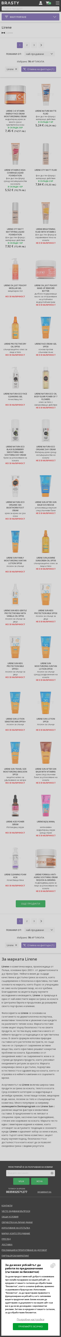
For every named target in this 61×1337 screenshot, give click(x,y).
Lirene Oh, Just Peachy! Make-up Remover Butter (45, 288)
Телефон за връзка (16, 1191)
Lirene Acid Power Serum (15, 823)
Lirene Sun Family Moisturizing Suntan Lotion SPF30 (15, 560)
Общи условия (10, 1216)
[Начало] (3, 33)
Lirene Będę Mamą (46, 821)
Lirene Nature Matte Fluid (45, 112)
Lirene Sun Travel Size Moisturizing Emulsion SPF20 (15, 772)
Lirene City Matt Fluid (46, 170)
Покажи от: (14, 53)
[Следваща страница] (41, 45)
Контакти (7, 1205)
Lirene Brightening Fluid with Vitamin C (45, 230)
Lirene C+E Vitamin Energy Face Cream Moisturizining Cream (15, 114)
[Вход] (40, 3)
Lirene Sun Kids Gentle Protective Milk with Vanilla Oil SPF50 (15, 613)
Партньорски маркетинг (15, 1255)
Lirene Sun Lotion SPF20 (46, 720)
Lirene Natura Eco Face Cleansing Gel (15, 395)
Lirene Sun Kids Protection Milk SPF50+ (15, 666)
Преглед (6, 1238)
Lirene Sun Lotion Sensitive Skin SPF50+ (15, 720)
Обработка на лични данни (17, 1222)
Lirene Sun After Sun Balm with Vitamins (45, 770)
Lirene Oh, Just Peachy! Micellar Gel (15, 287)
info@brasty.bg (44, 1192)
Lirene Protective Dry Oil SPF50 (15, 345)
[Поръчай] (47, 3)
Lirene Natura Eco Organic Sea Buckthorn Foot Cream (15, 506)
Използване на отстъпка (16, 1227)
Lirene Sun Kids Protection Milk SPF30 (45, 612)
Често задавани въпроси (16, 1211)
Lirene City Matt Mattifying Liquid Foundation (15, 232)
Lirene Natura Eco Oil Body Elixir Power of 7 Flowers (45, 396)
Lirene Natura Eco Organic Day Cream (46, 448)
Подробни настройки (30, 1319)
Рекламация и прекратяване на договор (24, 1250)
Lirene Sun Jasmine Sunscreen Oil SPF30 (46, 559)
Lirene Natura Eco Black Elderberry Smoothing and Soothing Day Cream (15, 450)
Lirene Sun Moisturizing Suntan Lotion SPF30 (46, 666)
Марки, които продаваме (16, 1233)
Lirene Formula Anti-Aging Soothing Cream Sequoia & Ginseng (46, 877)
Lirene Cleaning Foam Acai (15, 876)
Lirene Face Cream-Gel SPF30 (46, 345)
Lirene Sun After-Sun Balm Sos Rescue (45, 503)
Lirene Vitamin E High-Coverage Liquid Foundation (15, 173)
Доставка (7, 1244)
